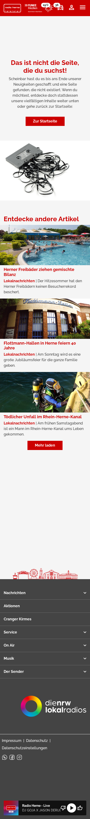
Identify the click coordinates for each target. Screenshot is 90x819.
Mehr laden (45, 445)
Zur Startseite (45, 121)
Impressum (11, 740)
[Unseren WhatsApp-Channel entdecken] (4, 757)
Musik (9, 658)
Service (10, 632)
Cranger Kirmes (17, 619)
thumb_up (80, 808)
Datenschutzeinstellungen (24, 748)
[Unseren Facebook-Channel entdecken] (12, 757)
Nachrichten (15, 593)
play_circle (71, 807)
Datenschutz (37, 740)
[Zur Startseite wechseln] (12, 8)
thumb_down (63, 808)
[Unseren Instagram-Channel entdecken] (19, 757)
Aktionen (12, 606)
